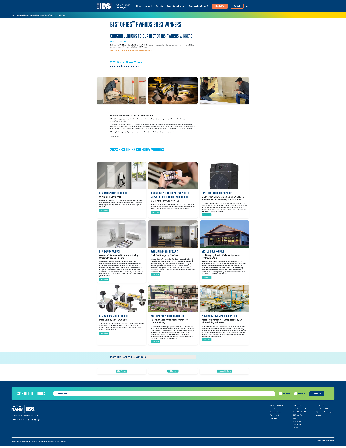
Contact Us (273, 409)
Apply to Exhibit (275, 415)
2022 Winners (121, 371)
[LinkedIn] (31, 419)
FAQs (294, 418)
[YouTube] (35, 419)
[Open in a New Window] (121, 175)
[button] (139, 6)
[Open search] (247, 6)
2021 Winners (173, 371)
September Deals (275, 412)
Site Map (295, 427)
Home (13, 15)
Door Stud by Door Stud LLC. (125, 66)
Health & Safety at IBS (300, 412)
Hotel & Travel (274, 418)
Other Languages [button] (329, 412)
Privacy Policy (320, 440)
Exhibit (237, 6)
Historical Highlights (224, 371)
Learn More (115, 136)
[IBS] (105, 6)
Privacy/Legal (297, 424)
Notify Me (219, 6)
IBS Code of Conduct (299, 409)
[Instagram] (38, 419)
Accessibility (297, 421)
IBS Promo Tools (298, 415)
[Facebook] (28, 419)
